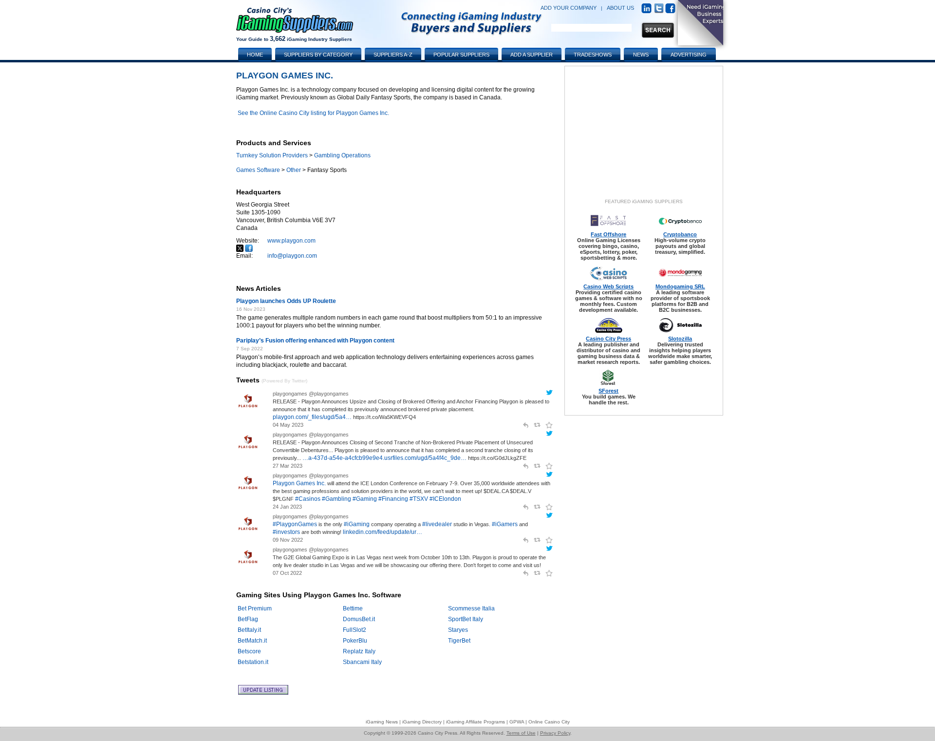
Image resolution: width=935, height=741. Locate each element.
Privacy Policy (555, 733)
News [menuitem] (641, 54)
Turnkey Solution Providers (272, 155)
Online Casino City (549, 721)
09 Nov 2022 (288, 540)
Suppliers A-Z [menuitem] (393, 54)
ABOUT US (620, 8)
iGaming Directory (422, 721)
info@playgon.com (292, 255)
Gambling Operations (342, 155)
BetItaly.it (249, 630)
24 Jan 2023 (287, 507)
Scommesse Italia (471, 608)
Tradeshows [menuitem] (593, 54)
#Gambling (336, 498)
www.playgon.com (291, 240)
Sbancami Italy (362, 662)
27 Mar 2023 (287, 466)
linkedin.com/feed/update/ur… (382, 532)
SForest (608, 391)
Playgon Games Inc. (299, 483)
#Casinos (307, 498)
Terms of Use (521, 733)
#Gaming (365, 498)
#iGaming (357, 524)
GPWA (516, 721)
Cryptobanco (680, 234)
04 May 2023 (288, 425)
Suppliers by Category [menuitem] (318, 54)
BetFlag (248, 619)
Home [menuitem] (255, 54)
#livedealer (437, 524)
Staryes (458, 630)
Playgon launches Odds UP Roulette (286, 301)
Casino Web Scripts (608, 286)
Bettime (353, 608)
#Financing (393, 498)
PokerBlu (355, 640)
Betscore (249, 651)
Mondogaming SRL (680, 286)
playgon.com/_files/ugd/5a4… (312, 417)
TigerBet (459, 640)
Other (293, 170)
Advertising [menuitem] (689, 54)
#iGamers (505, 524)
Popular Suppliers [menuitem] (461, 54)
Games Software (258, 170)
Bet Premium (255, 608)
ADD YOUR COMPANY (569, 8)
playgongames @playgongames (311, 394)
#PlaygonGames (295, 524)
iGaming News (382, 721)
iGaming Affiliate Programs (475, 721)
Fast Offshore (608, 234)
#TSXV (419, 498)
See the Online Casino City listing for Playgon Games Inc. (313, 113)
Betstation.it (253, 662)
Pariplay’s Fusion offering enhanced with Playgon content (315, 340)
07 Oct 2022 (287, 573)
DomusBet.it (359, 619)
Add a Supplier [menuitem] (531, 54)
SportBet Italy (465, 619)
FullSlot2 (354, 630)
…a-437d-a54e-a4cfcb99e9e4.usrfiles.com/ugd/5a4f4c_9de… (384, 458)
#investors (286, 532)
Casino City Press (608, 339)
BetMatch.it (252, 640)
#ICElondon (445, 498)
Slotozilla (680, 339)
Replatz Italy (359, 651)
